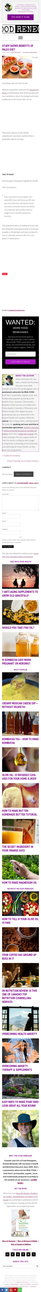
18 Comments (25, 52)
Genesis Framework (11, 1284)
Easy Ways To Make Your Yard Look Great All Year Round (20, 1104)
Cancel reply (34, 483)
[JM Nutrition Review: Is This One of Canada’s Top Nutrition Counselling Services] (20, 975)
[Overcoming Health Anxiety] (20, 1018)
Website (5, 529)
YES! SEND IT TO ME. (20, 17)
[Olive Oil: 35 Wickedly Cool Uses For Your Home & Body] (20, 759)
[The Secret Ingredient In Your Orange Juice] (20, 831)
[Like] (2, 1290)
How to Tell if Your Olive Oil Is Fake (20, 921)
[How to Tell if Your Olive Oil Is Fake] (20, 903)
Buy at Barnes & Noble (27, 1241)
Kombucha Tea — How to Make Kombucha (20, 741)
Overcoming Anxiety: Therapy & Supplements (17, 1068)
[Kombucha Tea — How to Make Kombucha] (20, 723)
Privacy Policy (24, 1286)
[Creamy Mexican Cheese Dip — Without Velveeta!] (20, 686)
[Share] (6, 1290)
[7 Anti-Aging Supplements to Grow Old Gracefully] (20, 576)
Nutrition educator (31, 427)
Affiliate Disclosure (33, 52)
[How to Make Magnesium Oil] (20, 867)
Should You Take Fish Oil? (18, 628)
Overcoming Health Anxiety (19, 1034)
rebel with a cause (26, 434)
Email (4, 521)
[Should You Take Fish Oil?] (20, 612)
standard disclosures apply (16, 310)
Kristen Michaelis (23, 1282)
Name (4, 513)
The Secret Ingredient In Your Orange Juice (17, 848)
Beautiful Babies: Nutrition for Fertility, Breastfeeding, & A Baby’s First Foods (20, 1196)
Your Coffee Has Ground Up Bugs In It (19, 956)
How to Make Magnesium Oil (19, 882)
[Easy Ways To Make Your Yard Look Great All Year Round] (20, 1086)
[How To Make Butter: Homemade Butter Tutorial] (20, 795)
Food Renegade (20, 28)
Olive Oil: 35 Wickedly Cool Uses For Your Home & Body (19, 777)
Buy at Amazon (9, 1241)
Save (5, 274)
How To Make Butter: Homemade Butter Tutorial (19, 812)
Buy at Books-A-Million (21, 1244)
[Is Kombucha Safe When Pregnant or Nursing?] (20, 644)
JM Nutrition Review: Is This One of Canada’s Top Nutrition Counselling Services (19, 996)
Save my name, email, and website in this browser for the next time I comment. (19, 541)
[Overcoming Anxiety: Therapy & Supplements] (20, 1050)
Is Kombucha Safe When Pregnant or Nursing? (16, 661)
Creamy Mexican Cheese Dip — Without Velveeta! (20, 705)
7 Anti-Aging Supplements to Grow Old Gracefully (20, 593)
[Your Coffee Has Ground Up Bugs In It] (20, 939)
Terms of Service (25, 1284)
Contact (35, 1284)
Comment (6, 494)
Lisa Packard (22, 483)
